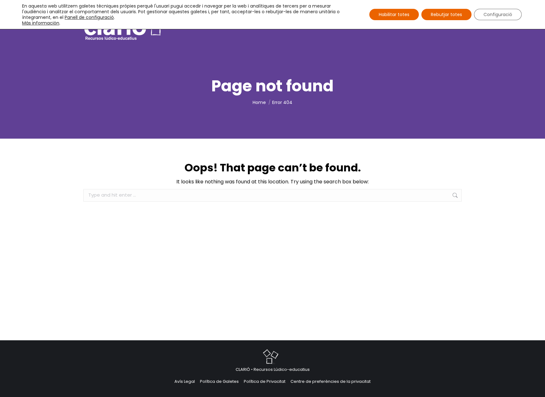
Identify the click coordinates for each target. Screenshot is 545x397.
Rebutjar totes (446, 14)
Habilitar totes (394, 14)
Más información (40, 23)
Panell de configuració (89, 17)
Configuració (497, 14)
